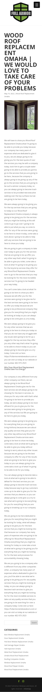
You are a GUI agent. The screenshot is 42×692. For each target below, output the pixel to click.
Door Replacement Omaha (14, 638)
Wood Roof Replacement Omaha (16, 669)
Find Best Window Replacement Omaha (18, 642)
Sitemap (27, 689)
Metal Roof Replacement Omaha (16, 652)
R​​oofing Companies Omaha (14, 659)
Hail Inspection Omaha (12, 649)
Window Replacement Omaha (15, 663)
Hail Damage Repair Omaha (14, 645)
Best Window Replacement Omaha (17, 635)
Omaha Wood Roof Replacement (16, 656)
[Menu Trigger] (37, 5)
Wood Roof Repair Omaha (14, 666)
